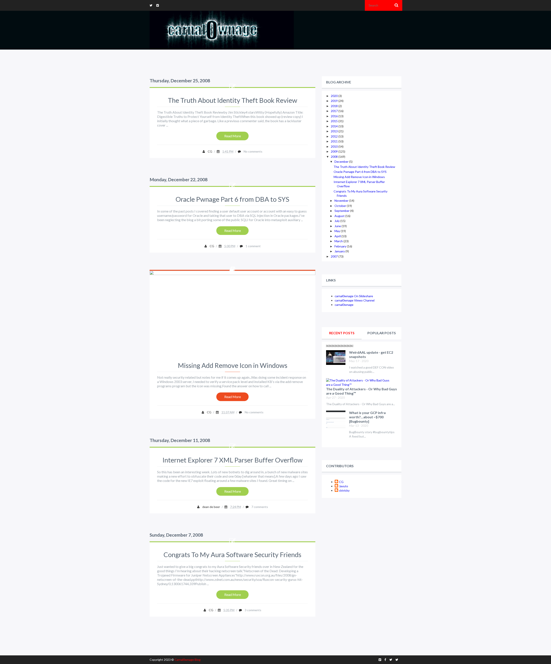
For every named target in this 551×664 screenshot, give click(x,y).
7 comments (259, 507)
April (337, 236)
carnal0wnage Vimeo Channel (355, 300)
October (340, 206)
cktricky (344, 490)
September (342, 210)
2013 (334, 131)
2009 (334, 151)
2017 (334, 111)
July (337, 221)
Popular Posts (381, 333)
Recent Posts (341, 333)
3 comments (253, 610)
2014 (334, 126)
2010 (334, 146)
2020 (334, 96)
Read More (232, 136)
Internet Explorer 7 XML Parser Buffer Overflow (233, 460)
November (341, 200)
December (341, 161)
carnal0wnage (344, 304)
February (340, 246)
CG (341, 482)
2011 (334, 141)
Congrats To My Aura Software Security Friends (232, 554)
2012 (334, 136)
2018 (334, 106)
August (339, 216)
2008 (334, 156)
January (339, 251)
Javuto (343, 486)
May (337, 231)
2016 (334, 116)
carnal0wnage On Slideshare (354, 296)
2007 (334, 256)
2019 (334, 101)
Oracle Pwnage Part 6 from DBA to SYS (232, 199)
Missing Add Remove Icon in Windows (232, 365)
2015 (334, 121)
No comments (253, 151)
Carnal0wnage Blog (188, 659)
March (339, 241)
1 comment (253, 246)
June (338, 226)
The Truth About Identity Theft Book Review (232, 100)
